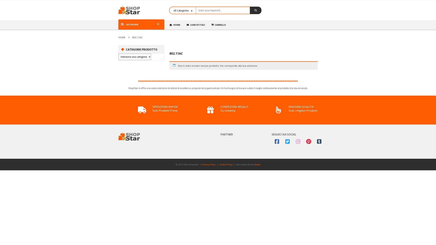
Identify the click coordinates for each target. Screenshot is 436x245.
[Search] (255, 10)
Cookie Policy (226, 164)
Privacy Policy (209, 164)
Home (122, 37)
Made (257, 164)
